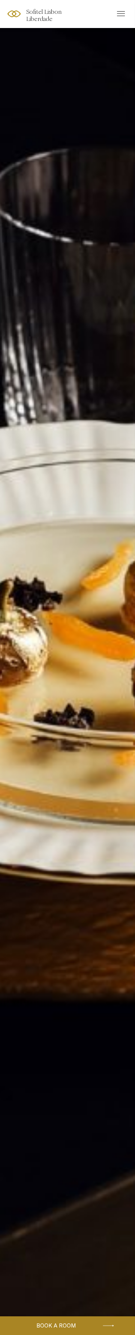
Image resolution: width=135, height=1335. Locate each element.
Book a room (56, 1325)
